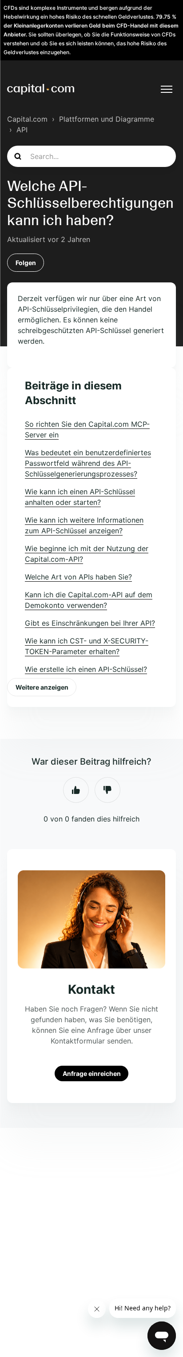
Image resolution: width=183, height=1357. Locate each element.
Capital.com (27, 119)
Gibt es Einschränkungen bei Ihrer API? (90, 623)
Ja (76, 790)
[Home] (40, 89)
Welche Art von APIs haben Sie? (78, 576)
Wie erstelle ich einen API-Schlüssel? (86, 669)
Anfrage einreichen (92, 1073)
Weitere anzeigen (42, 687)
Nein (107, 790)
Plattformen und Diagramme (106, 119)
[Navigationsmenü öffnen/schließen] (166, 89)
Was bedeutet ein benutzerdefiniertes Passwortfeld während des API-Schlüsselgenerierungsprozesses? (88, 463)
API (22, 129)
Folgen (26, 262)
